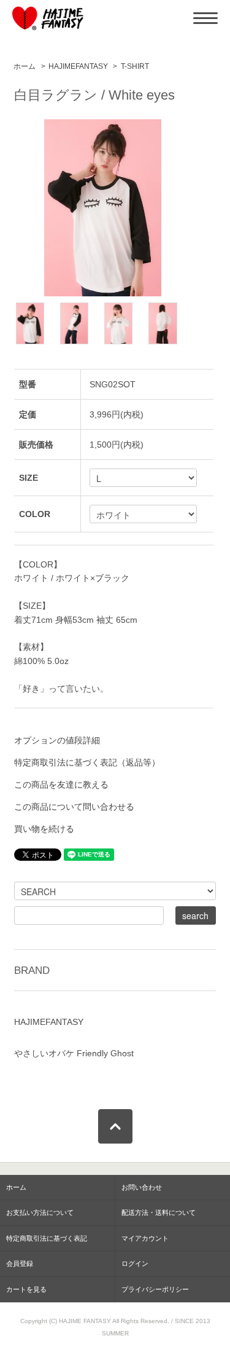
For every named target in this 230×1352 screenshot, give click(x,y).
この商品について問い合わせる (74, 807)
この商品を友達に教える (61, 784)
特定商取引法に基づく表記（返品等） (87, 762)
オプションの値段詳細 (57, 740)
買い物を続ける (44, 829)
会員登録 (19, 1263)
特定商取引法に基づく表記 (46, 1238)
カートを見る (26, 1289)
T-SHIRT (135, 66)
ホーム (24, 66)
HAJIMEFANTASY (78, 66)
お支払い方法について (40, 1212)
